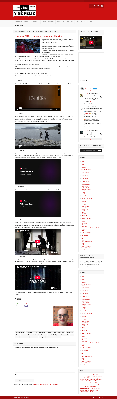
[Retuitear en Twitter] (87, 93)
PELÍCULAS (27, 21)
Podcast (98, 385)
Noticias (83, 221)
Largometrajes (85, 207)
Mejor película (69, 332)
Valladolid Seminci (86, 247)
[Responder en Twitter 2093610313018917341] (84, 127)
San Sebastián (85, 235)
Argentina (90, 374)
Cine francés (98, 376)
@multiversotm (94, 132)
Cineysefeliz (86, 377)
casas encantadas (20, 332)
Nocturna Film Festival (33, 334)
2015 (83, 164)
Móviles (17, 334)
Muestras (84, 217)
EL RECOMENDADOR (87, 189)
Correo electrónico (19, 369)
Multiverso (86, 132)
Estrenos (84, 196)
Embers (49, 332)
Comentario (18, 350)
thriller (88, 390)
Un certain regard (94, 390)
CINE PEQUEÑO (85, 172)
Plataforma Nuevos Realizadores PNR (90, 227)
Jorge (30, 31)
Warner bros (49, 337)
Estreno (84, 380)
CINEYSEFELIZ (18, 21)
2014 (83, 163)
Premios (81, 387)
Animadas (84, 167)
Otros (83, 224)
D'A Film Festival (85, 181)
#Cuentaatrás (87, 113)
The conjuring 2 (24, 337)
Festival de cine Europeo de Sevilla (89, 381)
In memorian (84, 204)
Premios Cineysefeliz (86, 232)
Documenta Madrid (86, 184)
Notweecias (84, 223)
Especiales (84, 193)
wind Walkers (57, 337)
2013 (83, 161)
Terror (17, 337)
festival (94, 380)
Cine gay (81, 377)
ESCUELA (84, 192)
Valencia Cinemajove (86, 246)
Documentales (85, 186)
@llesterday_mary (93, 95)
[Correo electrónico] (25, 306)
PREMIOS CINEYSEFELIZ (48, 21)
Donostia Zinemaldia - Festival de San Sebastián (93, 109)
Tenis (72, 334)
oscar (85, 385)
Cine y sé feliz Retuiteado (93, 93)
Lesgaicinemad (85, 209)
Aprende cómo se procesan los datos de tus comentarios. (45, 384)
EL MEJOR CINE (85, 187)
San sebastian (89, 386)
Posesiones (43, 334)
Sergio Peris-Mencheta (63, 334)
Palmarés (92, 385)
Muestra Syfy (84, 215)
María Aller (86, 95)
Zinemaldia (89, 391)
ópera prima (95, 391)
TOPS (77, 21)
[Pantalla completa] (100, 47)
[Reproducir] (82, 47)
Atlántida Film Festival (86, 169)
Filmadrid (84, 201)
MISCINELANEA (61, 21)
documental (42, 332)
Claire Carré (29, 332)
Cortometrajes (85, 178)
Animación (86, 374)
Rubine (27, 397)
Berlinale (95, 375)
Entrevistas (84, 190)
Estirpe (54, 332)
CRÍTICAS (84, 179)
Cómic (35, 332)
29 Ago (99, 95)
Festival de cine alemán (87, 198)
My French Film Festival (87, 218)
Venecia (83, 249)
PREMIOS (84, 230)
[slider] (100, 150)
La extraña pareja (18, 25)
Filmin (83, 203)
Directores (84, 183)
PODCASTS (70, 21)
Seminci (94, 388)
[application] (91, 42)
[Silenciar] (98, 47)
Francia (94, 382)
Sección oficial (52, 334)
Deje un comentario (52, 31)
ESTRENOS (84, 195)
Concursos (84, 176)
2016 (36, 31)
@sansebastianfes (88, 111)
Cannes (83, 170)
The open (42, 337)
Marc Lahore (61, 332)
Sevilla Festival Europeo (87, 241)
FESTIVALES (36, 21)
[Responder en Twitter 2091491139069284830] (84, 136)
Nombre (17, 363)
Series (83, 240)
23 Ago (99, 132)
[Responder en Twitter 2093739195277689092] (84, 103)
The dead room (33, 337)
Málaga (83, 212)
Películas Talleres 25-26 (86, 21)
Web (16, 374)
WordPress (23, 397)
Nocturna (24, 334)
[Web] (27, 306)
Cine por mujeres (85, 173)
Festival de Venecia (86, 382)
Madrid (83, 210)
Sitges (83, 243)
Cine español (92, 376)
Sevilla (98, 388)
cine (88, 376)
